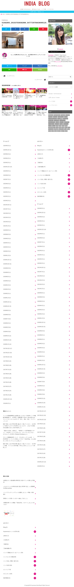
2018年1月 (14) (7, 344)
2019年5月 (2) (7, 280)
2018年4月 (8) (7, 331)
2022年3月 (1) (7, 196)
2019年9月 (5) (7, 268)
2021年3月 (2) (7, 221)
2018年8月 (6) (7, 314)
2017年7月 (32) (7, 369)
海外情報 (40, 196)
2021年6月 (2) (7, 213)
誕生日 (62, 131)
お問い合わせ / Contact (36, 9)
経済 (52, 131)
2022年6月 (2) (7, 183)
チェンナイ (67, 122)
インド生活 (41, 183)
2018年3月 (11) (7, 335)
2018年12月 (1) (7, 302)
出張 (63, 125)
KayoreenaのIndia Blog (36, 585)
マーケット (66, 123)
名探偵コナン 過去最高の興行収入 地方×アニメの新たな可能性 (19, 481)
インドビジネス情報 (43, 175)
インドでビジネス (50, 9)
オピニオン (51, 120)
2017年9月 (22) (7, 361)
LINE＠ (40, 154)
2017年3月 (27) (7, 386)
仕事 (57, 125)
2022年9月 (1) (7, 171)
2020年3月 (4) (7, 247)
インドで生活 (43, 9)
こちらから (59, 65)
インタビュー (60, 116)
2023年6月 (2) (7, 154)
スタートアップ (52, 122)
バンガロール (51, 123)
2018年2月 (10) (7, 340)
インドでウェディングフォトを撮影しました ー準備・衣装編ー (18, 493)
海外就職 (56, 129)
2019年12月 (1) (7, 259)
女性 (57, 127)
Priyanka (63, 115)
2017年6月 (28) (7, 373)
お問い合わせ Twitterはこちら (37, 11)
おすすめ (67, 115)
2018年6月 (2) (7, 323)
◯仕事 (40, 158)
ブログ (61, 123)
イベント (55, 116)
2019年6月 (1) (7, 276)
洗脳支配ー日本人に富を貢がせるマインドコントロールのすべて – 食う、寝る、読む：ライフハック (19, 419)
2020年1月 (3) (7, 255)
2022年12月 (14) (7, 166)
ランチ (54, 125)
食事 (66, 131)
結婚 (55, 131)
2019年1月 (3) (7, 297)
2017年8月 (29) (7, 365)
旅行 (66, 127)
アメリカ (50, 116)
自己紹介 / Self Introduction (25, 9)
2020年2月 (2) (7, 251)
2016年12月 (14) (7, 399)
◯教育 (39, 162)
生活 (65, 129)
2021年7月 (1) (7, 209)
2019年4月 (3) (7, 285)
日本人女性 (51, 129)
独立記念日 (61, 129)
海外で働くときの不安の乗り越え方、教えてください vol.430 (19, 424)
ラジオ (50, 125)
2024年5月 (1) (7, 145)
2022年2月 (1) (7, 200)
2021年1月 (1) (7, 225)
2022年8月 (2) (7, 175)
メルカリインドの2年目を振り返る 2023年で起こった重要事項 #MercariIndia (19, 487)
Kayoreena (50, 55)
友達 (66, 125)
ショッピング (62, 120)
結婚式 (59, 131)
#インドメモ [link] (58, 61)
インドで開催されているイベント (47, 171)
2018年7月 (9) (7, 318)
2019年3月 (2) (7, 289)
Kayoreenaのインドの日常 (45, 149)
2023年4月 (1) (7, 158)
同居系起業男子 (52, 127)
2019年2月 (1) (7, 293)
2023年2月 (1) (7, 162)
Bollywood (51, 115)
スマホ (57, 122)
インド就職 (60, 118)
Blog (39, 145)
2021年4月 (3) (7, 217)
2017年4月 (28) (7, 382)
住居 (60, 125)
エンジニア (65, 118)
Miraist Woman (57, 115)
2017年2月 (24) (7, 390)
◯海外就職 (41, 166)
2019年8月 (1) (7, 272)
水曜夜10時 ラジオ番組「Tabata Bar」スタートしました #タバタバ (19, 503)
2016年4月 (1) (7, 403)
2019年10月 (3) (7, 264)
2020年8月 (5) (7, 234)
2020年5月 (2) (7, 238)
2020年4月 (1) (7, 242)
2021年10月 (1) (7, 204)
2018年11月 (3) (7, 306)
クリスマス (56, 120)
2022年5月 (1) (7, 188)
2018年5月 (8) (7, 327)
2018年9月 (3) (7, 310)
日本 (69, 127)
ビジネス (57, 123)
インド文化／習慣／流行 (44, 179)
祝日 (49, 131)
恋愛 (63, 127)
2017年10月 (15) (7, 357)
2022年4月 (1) (7, 192)
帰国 (60, 127)
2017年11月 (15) (7, 352)
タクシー (61, 122)
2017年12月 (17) (7, 348)
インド (66, 116)
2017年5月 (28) (7, 378)
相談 (68, 129)
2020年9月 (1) (7, 230)
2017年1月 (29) (7, 395)
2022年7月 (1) (7, 179)
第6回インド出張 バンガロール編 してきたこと (15, 498)
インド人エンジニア (53, 118)
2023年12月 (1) (7, 149)
